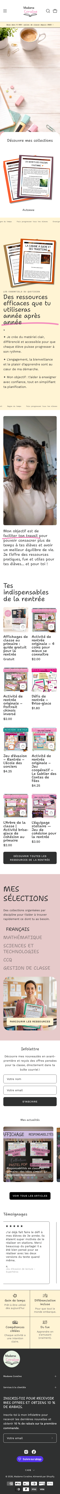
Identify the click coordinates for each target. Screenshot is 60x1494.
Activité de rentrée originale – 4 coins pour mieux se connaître (43, 645)
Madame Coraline (12, 1376)
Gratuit (8, 659)
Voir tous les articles (30, 1195)
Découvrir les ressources (30, 104)
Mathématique (22, 937)
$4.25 (7, 771)
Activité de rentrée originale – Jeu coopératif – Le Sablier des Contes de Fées (44, 768)
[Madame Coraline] (30, 11)
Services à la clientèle (14, 1387)
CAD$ (28, 1470)
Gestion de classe (26, 968)
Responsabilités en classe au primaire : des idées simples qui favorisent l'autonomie (27, 1171)
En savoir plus (14, 394)
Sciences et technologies (21, 949)
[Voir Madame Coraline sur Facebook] (33, 1451)
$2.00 (36, 659)
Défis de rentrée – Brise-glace (41, 699)
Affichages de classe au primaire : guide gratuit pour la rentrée (15, 645)
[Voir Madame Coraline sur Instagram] (26, 1451)
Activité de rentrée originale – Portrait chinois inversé (13, 705)
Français (18, 929)
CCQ (7, 960)
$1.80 (36, 708)
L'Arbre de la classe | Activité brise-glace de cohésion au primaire (15, 831)
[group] (30, 25)
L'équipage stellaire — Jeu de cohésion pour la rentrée (44, 830)
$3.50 (36, 841)
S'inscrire (30, 1101)
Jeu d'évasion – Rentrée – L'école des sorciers (15, 761)
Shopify (50, 1476)
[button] (47, 11)
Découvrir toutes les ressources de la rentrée (30, 858)
